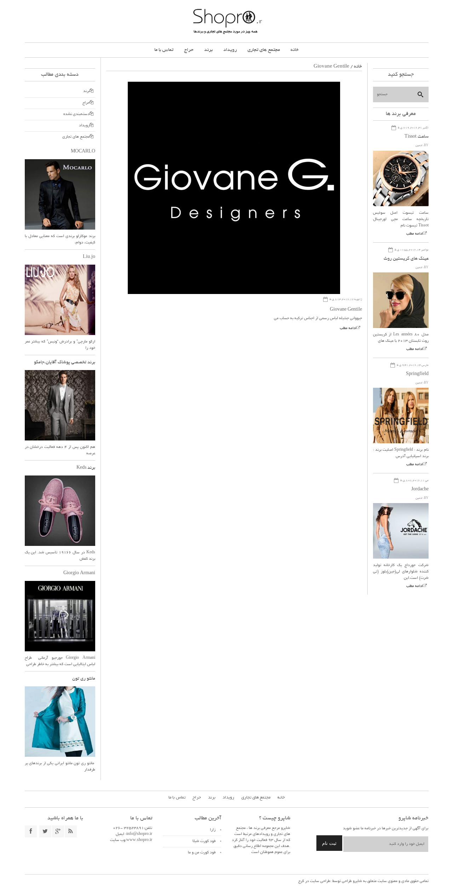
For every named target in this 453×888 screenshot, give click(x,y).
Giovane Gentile (346, 309)
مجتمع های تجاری (263, 50)
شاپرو (357, 881)
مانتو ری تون (83, 678)
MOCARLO (83, 151)
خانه (295, 50)
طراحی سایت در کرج (314, 881)
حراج (189, 50)
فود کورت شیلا (204, 841)
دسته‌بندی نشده (76, 114)
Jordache (420, 489)
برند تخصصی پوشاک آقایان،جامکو (64, 362)
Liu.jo (89, 257)
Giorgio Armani (79, 573)
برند (208, 50)
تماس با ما (163, 50)
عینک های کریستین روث (406, 258)
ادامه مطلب (348, 328)
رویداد (230, 50)
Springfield (417, 374)
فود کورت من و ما (202, 852)
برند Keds (85, 468)
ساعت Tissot (417, 136)
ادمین (419, 145)
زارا (213, 830)
